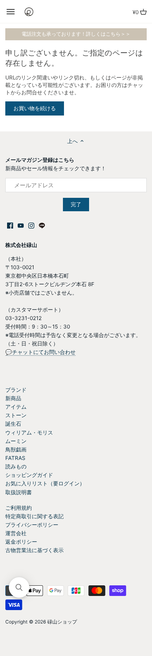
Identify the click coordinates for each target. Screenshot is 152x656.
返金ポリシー (21, 541)
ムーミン (16, 441)
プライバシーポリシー (31, 524)
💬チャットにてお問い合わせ (40, 352)
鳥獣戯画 (16, 449)
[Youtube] (21, 225)
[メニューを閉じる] (10, 11)
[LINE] (42, 225)
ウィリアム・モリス (29, 432)
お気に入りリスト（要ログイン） (45, 483)
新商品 (13, 398)
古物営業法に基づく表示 (34, 550)
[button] (19, 587)
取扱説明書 (18, 492)
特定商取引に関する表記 (34, 516)
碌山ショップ (62, 622)
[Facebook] (10, 225)
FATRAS (15, 458)
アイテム (16, 406)
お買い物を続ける (34, 108)
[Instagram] (31, 225)
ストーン (16, 415)
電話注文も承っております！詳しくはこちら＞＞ (76, 34)
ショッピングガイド (29, 475)
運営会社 (16, 533)
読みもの (16, 466)
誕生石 (13, 423)
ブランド (16, 389)
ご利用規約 (18, 507)
